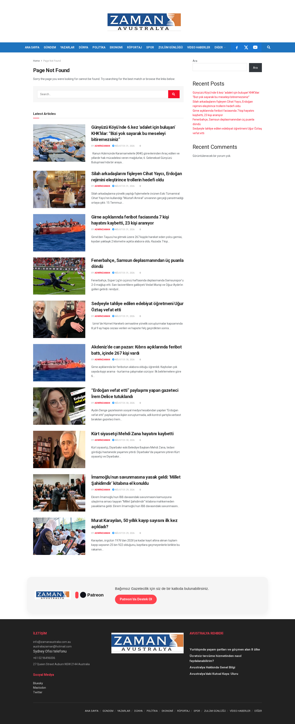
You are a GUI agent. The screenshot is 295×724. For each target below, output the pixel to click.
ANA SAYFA (32, 47)
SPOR (150, 47)
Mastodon (39, 687)
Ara (195, 60)
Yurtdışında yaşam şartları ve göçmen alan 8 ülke (225, 649)
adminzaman (102, 146)
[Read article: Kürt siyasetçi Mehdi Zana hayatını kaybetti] (59, 449)
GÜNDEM (50, 47)
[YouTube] (255, 47)
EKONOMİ (116, 47)
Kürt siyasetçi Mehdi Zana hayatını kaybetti (132, 433)
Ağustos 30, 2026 (124, 359)
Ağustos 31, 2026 (124, 146)
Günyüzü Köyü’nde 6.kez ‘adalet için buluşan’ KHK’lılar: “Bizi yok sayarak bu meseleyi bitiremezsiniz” (133, 133)
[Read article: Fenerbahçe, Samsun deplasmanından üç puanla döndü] (59, 276)
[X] (246, 47)
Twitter (37, 692)
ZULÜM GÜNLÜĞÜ (170, 47)
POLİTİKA (99, 47)
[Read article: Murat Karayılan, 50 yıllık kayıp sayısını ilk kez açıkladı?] (59, 536)
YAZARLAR (67, 47)
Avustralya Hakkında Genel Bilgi (212, 667)
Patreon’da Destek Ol (136, 599)
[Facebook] (237, 47)
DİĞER (219, 47)
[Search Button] (268, 47)
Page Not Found (52, 60)
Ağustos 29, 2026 (124, 489)
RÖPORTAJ (134, 47)
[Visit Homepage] (144, 21)
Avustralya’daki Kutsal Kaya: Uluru (214, 674)
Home (36, 60)
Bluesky (38, 683)
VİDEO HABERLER (198, 47)
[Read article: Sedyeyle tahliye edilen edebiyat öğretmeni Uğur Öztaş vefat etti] (59, 319)
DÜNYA (83, 47)
